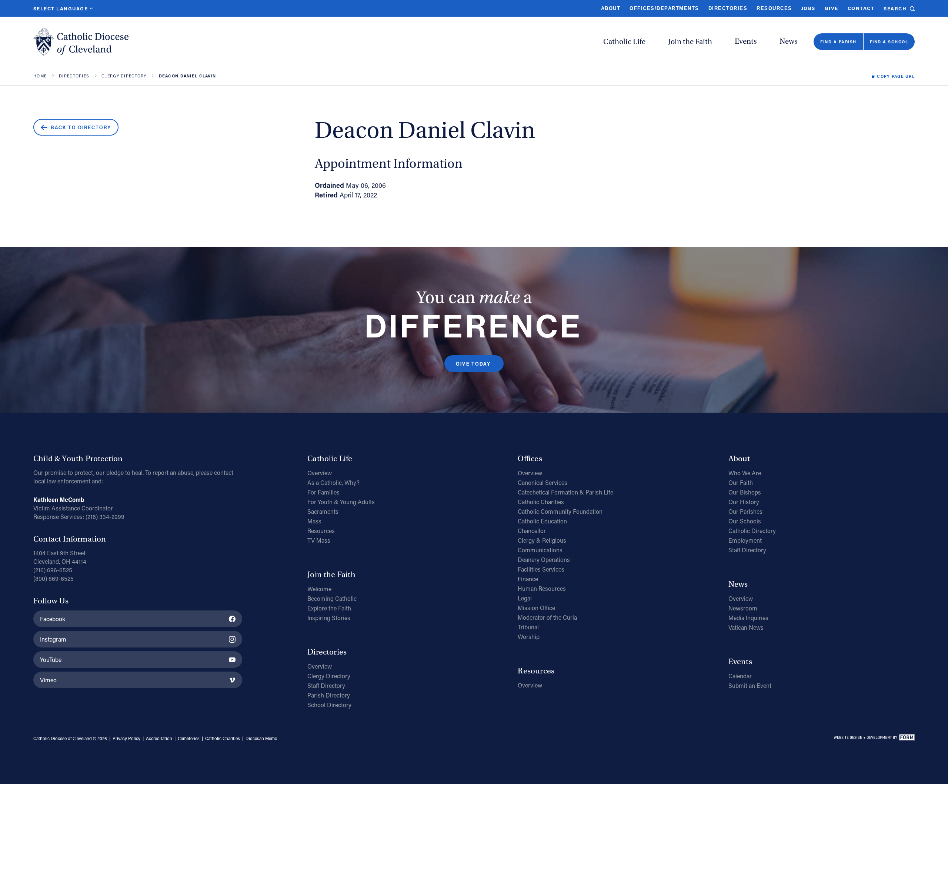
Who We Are (744, 473)
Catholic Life (624, 41)
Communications (540, 550)
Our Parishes (745, 511)
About (610, 8)
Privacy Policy (126, 738)
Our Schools (744, 521)
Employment (745, 540)
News (789, 41)
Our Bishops (744, 492)
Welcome (319, 589)
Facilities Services (541, 569)
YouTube (50, 659)
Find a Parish (838, 41)
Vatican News (746, 627)
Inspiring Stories (328, 618)
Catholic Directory (752, 531)
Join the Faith (690, 41)
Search (895, 8)
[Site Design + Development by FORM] (874, 738)
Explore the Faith (329, 608)
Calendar (740, 676)
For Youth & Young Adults (341, 502)
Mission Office (536, 608)
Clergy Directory (123, 76)
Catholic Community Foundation (560, 511)
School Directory (329, 705)
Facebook (52, 619)
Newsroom (742, 608)
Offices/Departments (664, 8)
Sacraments (322, 511)
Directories (727, 8)
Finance (528, 579)
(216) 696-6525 (52, 570)
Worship (529, 636)
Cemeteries (189, 738)
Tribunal (528, 627)
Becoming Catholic (332, 598)
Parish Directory (328, 695)
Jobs (808, 8)
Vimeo (48, 680)
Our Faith (740, 482)
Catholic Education (542, 521)
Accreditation (159, 738)
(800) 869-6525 (53, 578)
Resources (774, 8)
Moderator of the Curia (547, 617)
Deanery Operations (544, 559)
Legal (525, 598)
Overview (319, 473)
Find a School (889, 41)
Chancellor (532, 531)
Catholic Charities (541, 502)
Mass (314, 521)
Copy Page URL (896, 76)
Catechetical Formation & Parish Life (565, 492)
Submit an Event (749, 685)
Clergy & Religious (542, 540)
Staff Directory (326, 685)
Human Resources (542, 588)
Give (831, 8)
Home (40, 76)
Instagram (53, 639)
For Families (323, 492)
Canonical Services (542, 482)
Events (746, 41)
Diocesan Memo (261, 738)
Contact (861, 8)
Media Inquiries (748, 618)
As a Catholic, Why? (333, 482)
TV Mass (318, 540)
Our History (743, 502)
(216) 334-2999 (105, 516)
